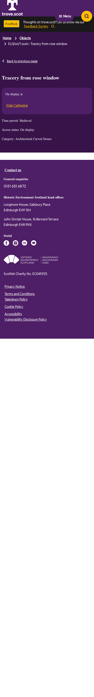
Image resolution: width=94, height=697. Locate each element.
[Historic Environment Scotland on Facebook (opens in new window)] (6, 475)
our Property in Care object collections (41, 372)
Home (7, 38)
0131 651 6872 (15, 418)
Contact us (14, 401)
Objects (25, 38)
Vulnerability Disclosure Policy (26, 551)
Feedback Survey (38, 26)
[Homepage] (24, 8)
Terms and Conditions (20, 526)
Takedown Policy (16, 531)
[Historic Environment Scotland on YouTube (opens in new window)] (34, 475)
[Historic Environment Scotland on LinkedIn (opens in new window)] (24, 475)
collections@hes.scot (34, 195)
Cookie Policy (14, 539)
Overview (13, 158)
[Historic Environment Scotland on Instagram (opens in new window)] (15, 475)
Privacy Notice (15, 519)
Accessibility (13, 546)
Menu (67, 8)
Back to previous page (22, 61)
